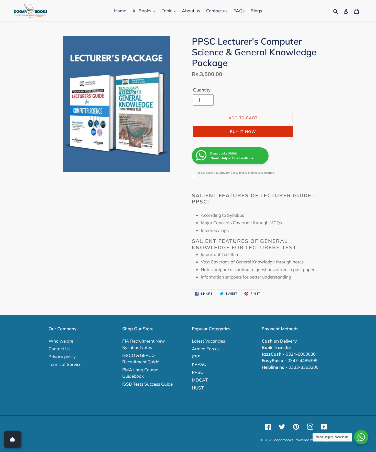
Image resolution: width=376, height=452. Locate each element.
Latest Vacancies (208, 341)
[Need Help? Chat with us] (361, 437)
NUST (198, 388)
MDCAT (200, 380)
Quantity (202, 90)
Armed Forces (205, 348)
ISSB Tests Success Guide (147, 384)
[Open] (12, 439)
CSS (196, 356)
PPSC (197, 372)
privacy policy (229, 172)
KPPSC (199, 364)
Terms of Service (65, 364)
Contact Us (59, 348)
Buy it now (243, 131)
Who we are (61, 341)
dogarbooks (283, 440)
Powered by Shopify (310, 440)
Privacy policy (62, 356)
